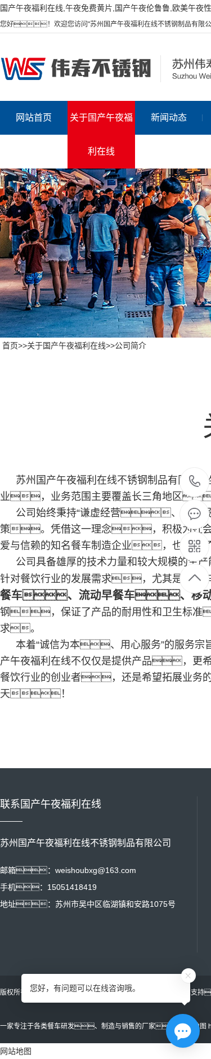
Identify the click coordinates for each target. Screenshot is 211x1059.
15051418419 (195, 482)
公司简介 (130, 345)
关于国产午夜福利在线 (101, 134)
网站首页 (34, 117)
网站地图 (16, 1051)
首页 (10, 345)
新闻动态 (169, 117)
